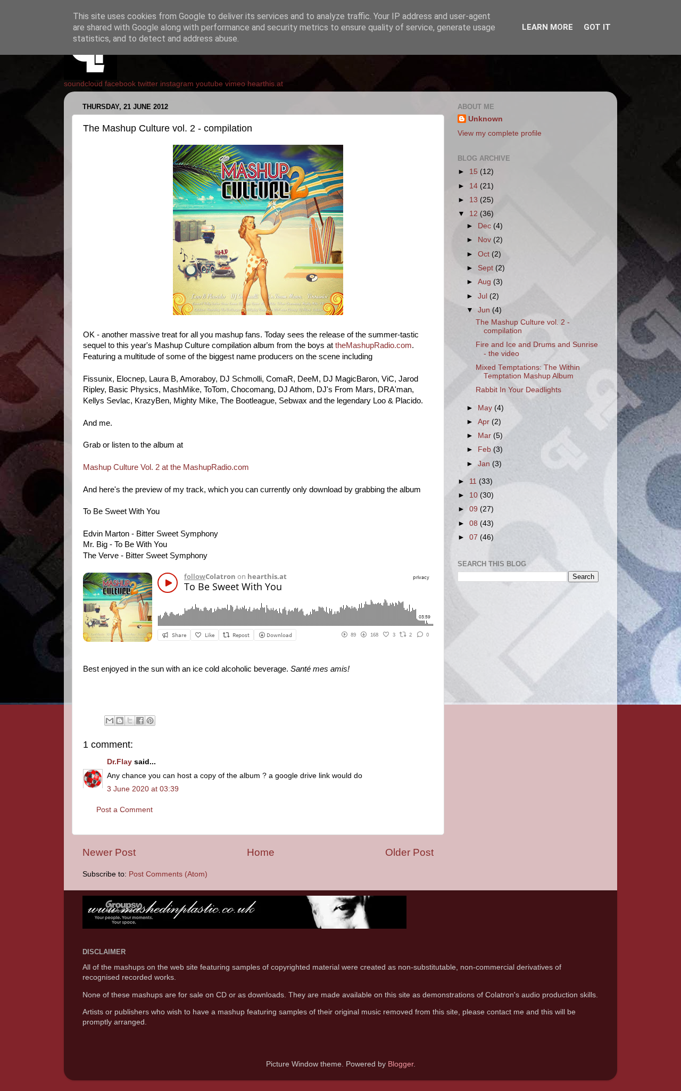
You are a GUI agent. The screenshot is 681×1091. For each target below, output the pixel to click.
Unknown (485, 119)
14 (474, 186)
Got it (597, 27)
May (486, 408)
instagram (177, 84)
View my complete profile (500, 133)
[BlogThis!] (119, 720)
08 (474, 523)
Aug (485, 282)
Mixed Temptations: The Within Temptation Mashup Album (528, 371)
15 (474, 172)
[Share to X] (129, 720)
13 (474, 200)
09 (474, 509)
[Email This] (109, 720)
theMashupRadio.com (373, 345)
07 (474, 537)
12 (474, 214)
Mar (485, 436)
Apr (485, 422)
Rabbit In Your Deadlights (518, 390)
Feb (485, 449)
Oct (485, 254)
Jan (485, 464)
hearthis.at (265, 84)
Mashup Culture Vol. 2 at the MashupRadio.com (166, 467)
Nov (485, 240)
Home (261, 852)
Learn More (547, 27)
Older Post (409, 852)
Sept (486, 268)
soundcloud (83, 84)
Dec (485, 226)
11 (474, 481)
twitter (148, 84)
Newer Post (109, 852)
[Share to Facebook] (140, 720)
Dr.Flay (119, 762)
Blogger (400, 1064)
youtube (209, 84)
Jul (483, 296)
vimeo (235, 84)
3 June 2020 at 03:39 (143, 789)
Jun (485, 310)
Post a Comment (124, 810)
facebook (120, 84)
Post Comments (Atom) (168, 874)
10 (474, 495)
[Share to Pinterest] (150, 720)
